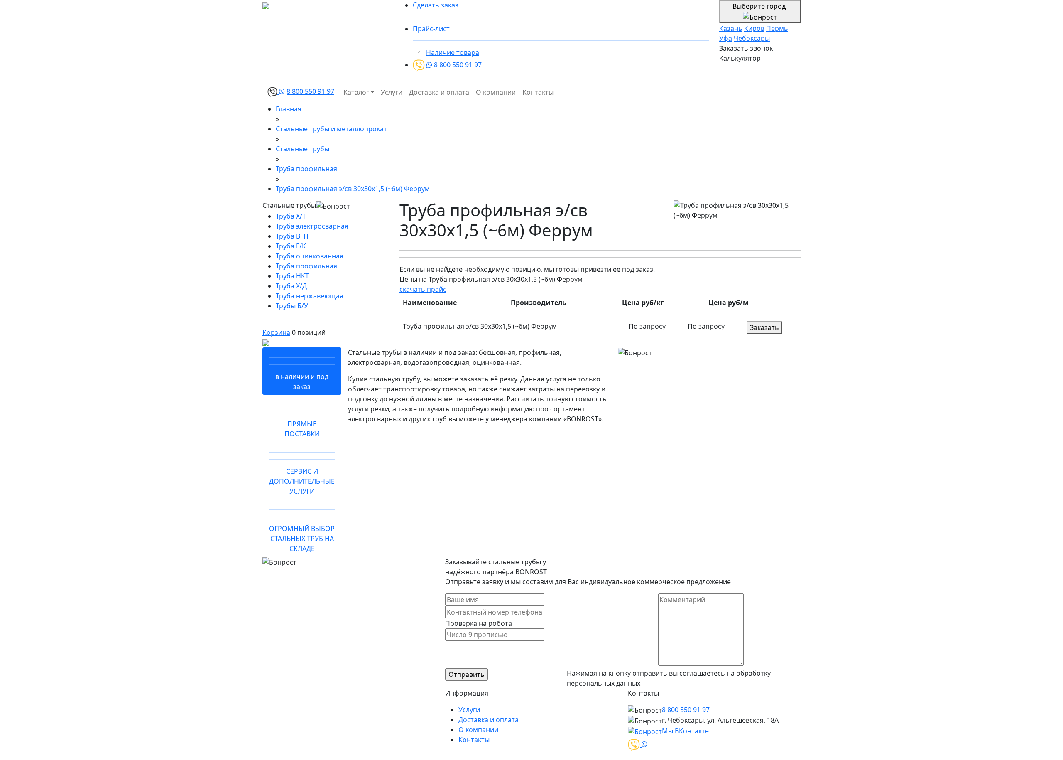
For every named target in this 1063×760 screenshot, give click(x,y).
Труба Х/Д (291, 285)
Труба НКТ (292, 275)
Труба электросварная (312, 226)
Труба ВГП (292, 236)
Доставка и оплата (439, 92)
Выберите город (759, 6)
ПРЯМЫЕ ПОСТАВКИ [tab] (302, 428)
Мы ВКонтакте (685, 730)
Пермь (777, 28)
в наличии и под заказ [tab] (301, 381)
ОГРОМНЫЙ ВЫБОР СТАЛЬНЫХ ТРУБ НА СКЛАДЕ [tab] (302, 538)
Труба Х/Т (291, 216)
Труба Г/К (291, 246)
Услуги (391, 92)
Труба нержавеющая (309, 295)
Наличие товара (452, 52)
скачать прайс (422, 289)
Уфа (725, 38)
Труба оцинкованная (309, 256)
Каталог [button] (356, 92)
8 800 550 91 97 (458, 64)
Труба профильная (306, 266)
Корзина (276, 332)
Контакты (538, 92)
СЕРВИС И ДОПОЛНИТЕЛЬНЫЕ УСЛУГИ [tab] (302, 481)
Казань (730, 28)
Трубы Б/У (292, 305)
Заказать (764, 327)
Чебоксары (752, 38)
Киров (754, 28)
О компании (496, 92)
